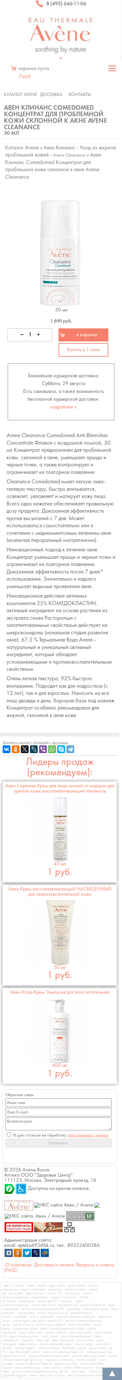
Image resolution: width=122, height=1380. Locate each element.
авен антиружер (27, 1368)
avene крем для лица (28, 1321)
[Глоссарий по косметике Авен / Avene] (48, 1227)
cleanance (72, 1293)
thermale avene (74, 1348)
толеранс (55, 1289)
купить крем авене (50, 1325)
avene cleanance (63, 1297)
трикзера (73, 1309)
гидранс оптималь (59, 1360)
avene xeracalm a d (52, 1313)
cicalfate (20, 1317)
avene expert (86, 1360)
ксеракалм (39, 1297)
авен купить (34, 1293)
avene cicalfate (79, 1325)
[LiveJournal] (34, 749)
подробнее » (63, 407)
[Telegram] (70, 749)
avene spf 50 (47, 1301)
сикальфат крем (95, 1309)
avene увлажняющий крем (49, 1356)
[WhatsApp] (52, 749)
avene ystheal (55, 1332)
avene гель (85, 1340)
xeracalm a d (68, 1305)
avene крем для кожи (88, 1356)
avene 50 (54, 1293)
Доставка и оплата (54, 1265)
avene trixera (22, 1325)
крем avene (77, 1286)
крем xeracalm (80, 1332)
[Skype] (61, 749)
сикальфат (27, 1301)
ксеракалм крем (25, 1329)
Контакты (80, 94)
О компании (18, 1265)
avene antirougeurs (78, 1368)
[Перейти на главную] (60, 38)
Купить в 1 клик (83, 349)
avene (42, 1286)
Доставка (51, 94)
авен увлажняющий (76, 1336)
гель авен (78, 1371)
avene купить (75, 1289)
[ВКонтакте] (6, 749)
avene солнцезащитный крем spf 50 (40, 1371)
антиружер (25, 1313)
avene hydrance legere (34, 1364)
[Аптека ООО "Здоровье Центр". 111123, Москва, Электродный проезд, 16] (9, 1188)
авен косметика (33, 1289)
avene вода (84, 1344)
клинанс (66, 1301)
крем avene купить (24, 1336)
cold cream (49, 1336)
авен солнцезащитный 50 (63, 1352)
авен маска (52, 1368)
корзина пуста (34, 72)
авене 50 (54, 1321)
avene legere (25, 1348)
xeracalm (16, 1293)
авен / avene (13, 1286)
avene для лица (43, 1305)
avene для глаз (65, 1364)
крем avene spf (30, 1332)
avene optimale (41, 1317)
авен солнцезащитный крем (62, 1329)
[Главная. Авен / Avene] (19, 1205)
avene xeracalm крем (56, 1344)
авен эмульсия (62, 1340)
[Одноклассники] (16, 749)
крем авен (57, 1286)
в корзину (86, 335)
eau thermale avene (24, 1352)
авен (30, 1286)
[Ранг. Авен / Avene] (80, 1216)
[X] (25, 749)
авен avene (28, 1344)
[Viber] (43, 749)
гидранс (27, 1340)
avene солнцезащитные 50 (42, 1309)
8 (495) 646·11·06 (65, 4)
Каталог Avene (20, 94)
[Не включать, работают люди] (19, 1227)
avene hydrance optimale (75, 1317)
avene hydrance (92, 1305)
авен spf (42, 1340)
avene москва (49, 1348)
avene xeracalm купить (47, 1375)
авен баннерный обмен (86, 1375)
